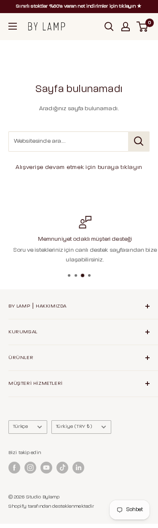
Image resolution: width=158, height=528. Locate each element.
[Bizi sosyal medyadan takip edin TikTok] (62, 468)
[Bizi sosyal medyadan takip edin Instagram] (30, 468)
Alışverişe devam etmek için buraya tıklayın (79, 167)
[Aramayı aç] (109, 26)
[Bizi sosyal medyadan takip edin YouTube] (46, 468)
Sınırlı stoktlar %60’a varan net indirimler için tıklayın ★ (79, 6)
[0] (142, 27)
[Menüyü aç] (12, 26)
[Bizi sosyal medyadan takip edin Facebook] (14, 468)
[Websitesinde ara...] (139, 141)
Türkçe (20, 426)
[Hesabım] (125, 26)
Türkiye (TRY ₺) (74, 426)
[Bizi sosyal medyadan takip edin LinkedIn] (78, 468)
